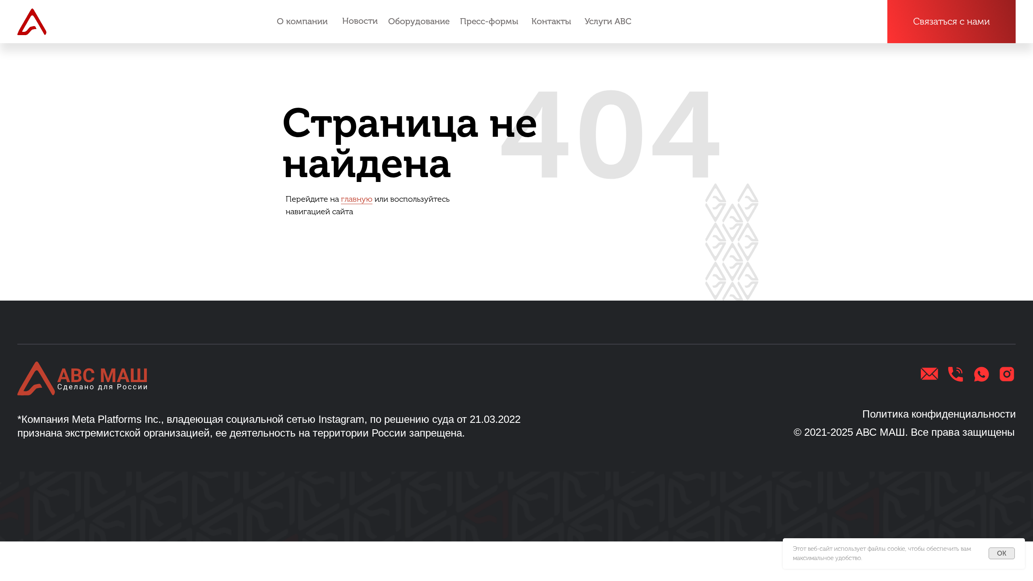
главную (356, 199)
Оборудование (419, 22)
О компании (302, 21)
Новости (360, 21)
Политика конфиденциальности (939, 414)
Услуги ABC (608, 21)
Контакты (551, 21)
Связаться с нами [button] (951, 21)
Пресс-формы (489, 21)
